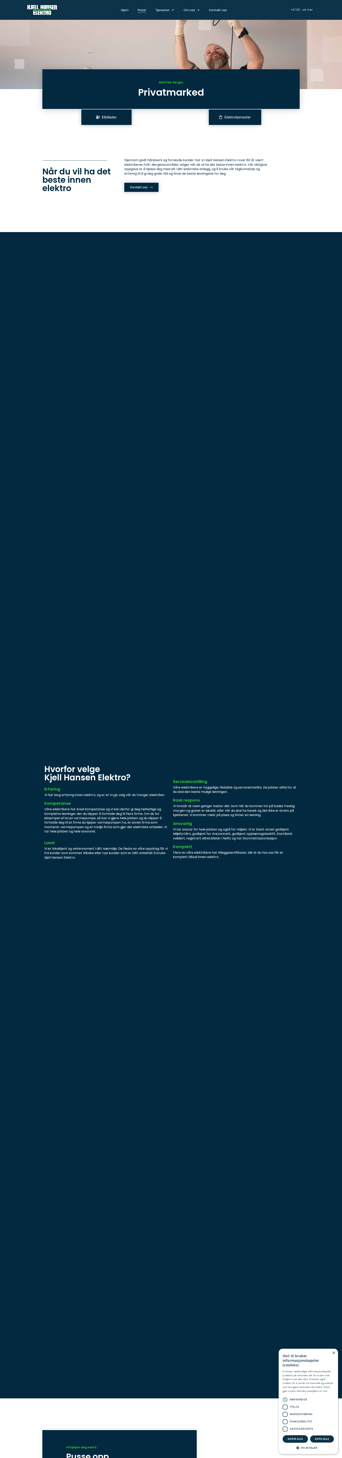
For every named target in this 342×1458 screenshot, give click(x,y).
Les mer (323, 1391)
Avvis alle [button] (322, 1439)
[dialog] (308, 1401)
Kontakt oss (218, 10)
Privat (142, 10)
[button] (308, 1447)
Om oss (189, 10)
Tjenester (162, 10)
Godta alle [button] (295, 1439)
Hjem (124, 10)
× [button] (333, 1352)
